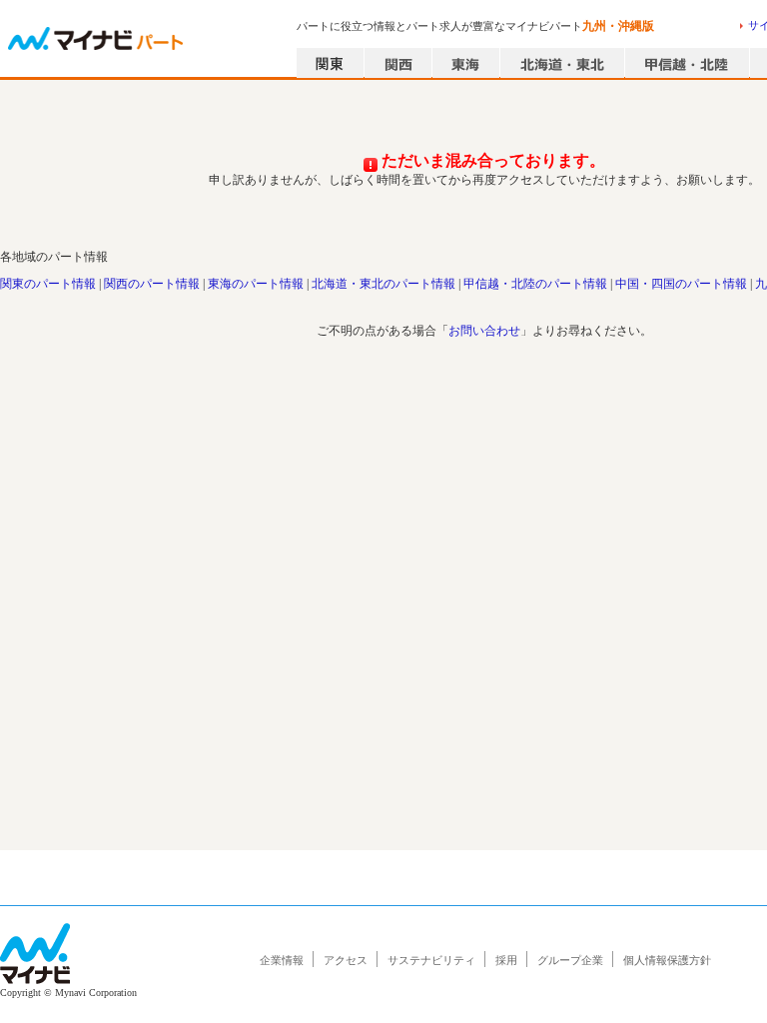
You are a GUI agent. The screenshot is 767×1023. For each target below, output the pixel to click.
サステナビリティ (431, 960)
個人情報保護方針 (667, 960)
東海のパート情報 (256, 284)
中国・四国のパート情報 (681, 284)
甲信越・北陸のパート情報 (535, 284)
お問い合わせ (484, 331)
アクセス (346, 960)
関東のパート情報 (48, 284)
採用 (506, 960)
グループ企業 (570, 960)
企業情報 (282, 960)
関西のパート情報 (152, 284)
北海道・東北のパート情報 (383, 284)
